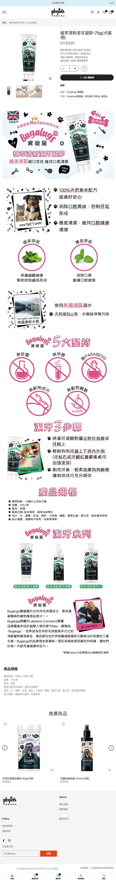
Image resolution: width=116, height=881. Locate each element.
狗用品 (97, 96)
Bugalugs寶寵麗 (75, 96)
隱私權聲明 (7, 826)
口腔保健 (88, 96)
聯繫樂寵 (63, 809)
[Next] (111, 747)
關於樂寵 (63, 804)
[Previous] (4, 747)
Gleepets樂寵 (51, 868)
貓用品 (104, 96)
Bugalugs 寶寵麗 (75, 92)
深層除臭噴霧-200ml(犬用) (74, 778)
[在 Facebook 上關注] (3, 840)
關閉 (6, 3)
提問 (62, 85)
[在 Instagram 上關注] (9, 840)
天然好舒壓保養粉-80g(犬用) (18, 778)
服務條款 (6, 831)
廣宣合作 (64, 818)
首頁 (4, 23)
